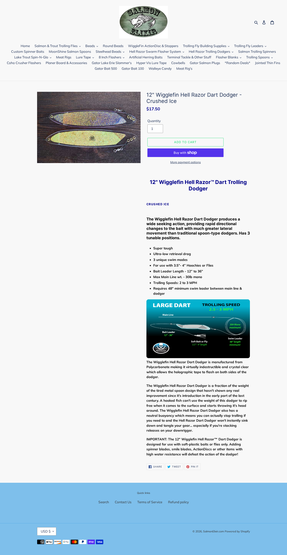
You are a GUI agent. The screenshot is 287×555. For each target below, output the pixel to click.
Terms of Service (149, 502)
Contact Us (123, 502)
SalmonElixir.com (213, 531)
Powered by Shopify (237, 531)
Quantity (154, 121)
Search (103, 502)
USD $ (46, 531)
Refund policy (178, 502)
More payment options (185, 162)
